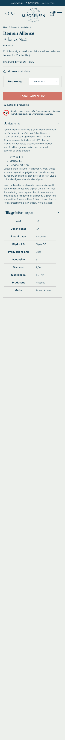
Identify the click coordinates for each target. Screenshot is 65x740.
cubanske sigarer (12, 179)
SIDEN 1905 (32, 3)
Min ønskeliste (14, 13)
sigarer (39, 179)
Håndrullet (24, 27)
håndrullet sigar (15, 175)
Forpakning (15, 81)
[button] (16, 105)
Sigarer (14, 27)
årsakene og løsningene (16, 195)
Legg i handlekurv (32, 96)
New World (37, 202)
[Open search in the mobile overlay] (6, 13)
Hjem (5, 27)
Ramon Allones (18, 33)
